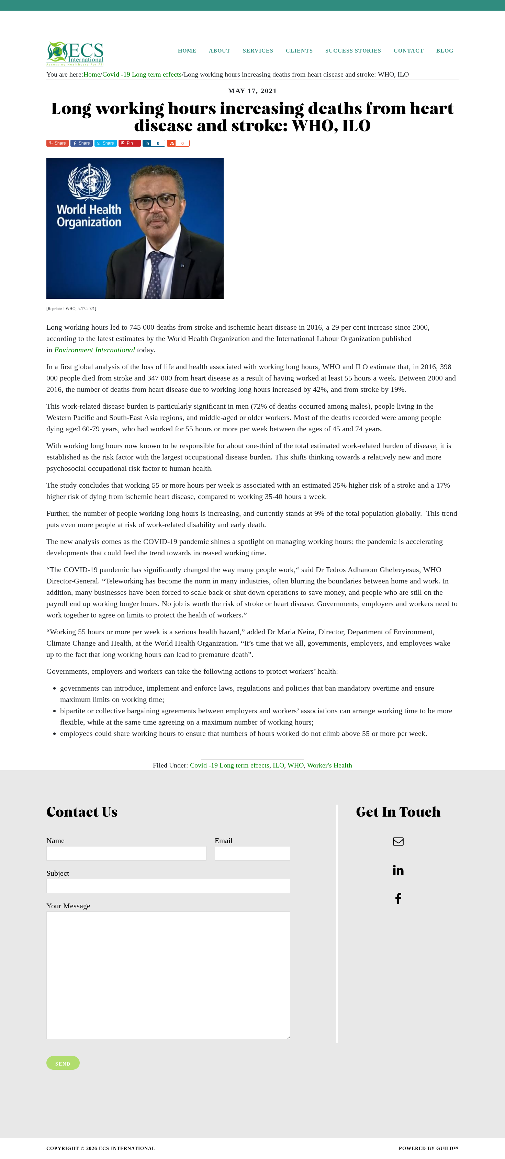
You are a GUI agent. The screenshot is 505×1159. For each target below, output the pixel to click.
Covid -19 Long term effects (229, 765)
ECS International (89, 54)
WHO (296, 765)
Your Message (68, 905)
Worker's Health (329, 765)
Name (55, 840)
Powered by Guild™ (429, 1148)
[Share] (147, 143)
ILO (278, 765)
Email (224, 840)
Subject (57, 873)
